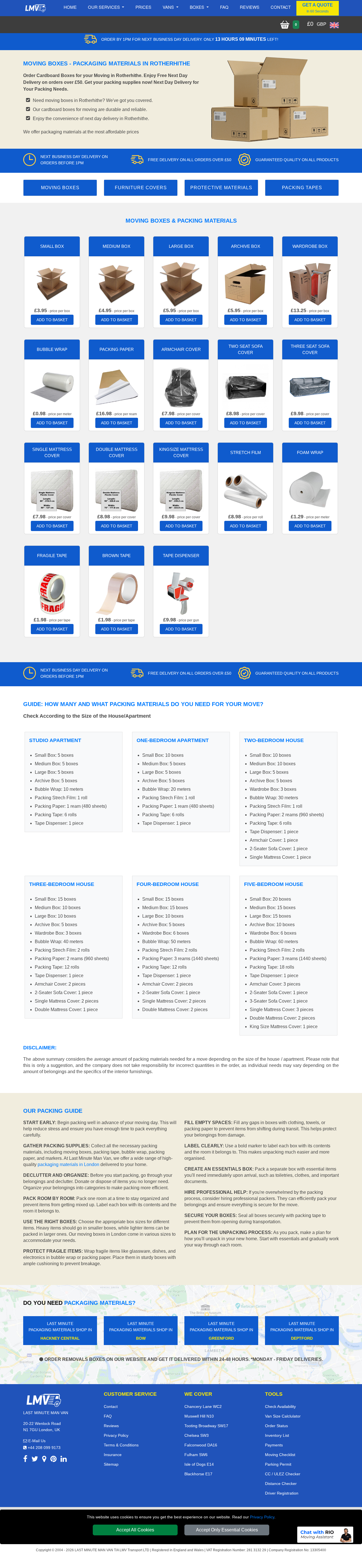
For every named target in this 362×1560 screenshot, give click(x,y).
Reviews (249, 7)
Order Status (276, 1425)
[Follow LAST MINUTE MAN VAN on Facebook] (25, 1459)
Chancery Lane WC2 (203, 1406)
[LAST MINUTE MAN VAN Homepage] (35, 8)
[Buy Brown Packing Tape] (116, 593)
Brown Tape (116, 555)
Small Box (52, 246)
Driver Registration (281, 1493)
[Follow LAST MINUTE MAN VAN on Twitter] (34, 1459)
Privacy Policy (262, 1517)
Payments (274, 1445)
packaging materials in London (68, 1164)
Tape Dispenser (181, 555)
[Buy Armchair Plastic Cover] (181, 386)
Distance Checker (281, 1483)
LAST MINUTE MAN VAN (94, 1550)
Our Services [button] (104, 7)
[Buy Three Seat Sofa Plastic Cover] (310, 386)
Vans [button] (169, 7)
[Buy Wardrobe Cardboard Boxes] (310, 283)
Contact (281, 7)
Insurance (113, 1454)
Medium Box (116, 246)
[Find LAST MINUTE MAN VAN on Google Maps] (44, 1459)
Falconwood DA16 (200, 1445)
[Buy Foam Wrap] (310, 489)
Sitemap (111, 1464)
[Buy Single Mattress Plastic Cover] (52, 489)
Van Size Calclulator (283, 1416)
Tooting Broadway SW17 (206, 1425)
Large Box (181, 246)
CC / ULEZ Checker (282, 1474)
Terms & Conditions (121, 1445)
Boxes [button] (197, 7)
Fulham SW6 (196, 1454)
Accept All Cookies (135, 1529)
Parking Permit (278, 1464)
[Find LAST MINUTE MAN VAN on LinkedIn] (64, 1459)
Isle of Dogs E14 (199, 1464)
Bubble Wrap (52, 349)
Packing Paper (117, 349)
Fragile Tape (52, 555)
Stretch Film (245, 452)
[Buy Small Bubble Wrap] (52, 386)
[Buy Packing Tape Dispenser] (181, 593)
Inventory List (277, 1435)
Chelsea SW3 (196, 1435)
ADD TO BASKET (52, 319)
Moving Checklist (280, 1454)
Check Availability (280, 1406)
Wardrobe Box (309, 246)
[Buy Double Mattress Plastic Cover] (116, 489)
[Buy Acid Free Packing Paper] (116, 386)
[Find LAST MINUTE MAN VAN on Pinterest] (53, 1459)
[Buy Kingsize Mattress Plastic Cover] (181, 489)
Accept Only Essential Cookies (227, 1529)
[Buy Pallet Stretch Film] (245, 489)
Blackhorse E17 (198, 1474)
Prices (143, 7)
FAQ (108, 1416)
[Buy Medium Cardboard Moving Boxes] (116, 283)
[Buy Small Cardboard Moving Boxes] (52, 283)
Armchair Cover (181, 349)
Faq (224, 7)
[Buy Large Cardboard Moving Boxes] (181, 283)
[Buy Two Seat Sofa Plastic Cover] (245, 386)
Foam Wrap (310, 452)
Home (70, 7)
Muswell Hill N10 (199, 1416)
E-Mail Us (36, 1440)
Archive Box (245, 246)
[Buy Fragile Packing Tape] (52, 593)
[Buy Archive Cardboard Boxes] (245, 283)
